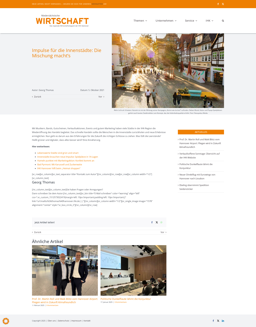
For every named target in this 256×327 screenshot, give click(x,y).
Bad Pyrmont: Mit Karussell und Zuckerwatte (59, 164)
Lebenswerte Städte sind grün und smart (58, 152)
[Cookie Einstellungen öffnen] (6, 323)
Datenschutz (63, 320)
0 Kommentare (52, 305)
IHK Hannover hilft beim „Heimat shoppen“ (58, 168)
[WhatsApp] (161, 222)
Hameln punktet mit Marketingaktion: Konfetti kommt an (65, 160)
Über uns (52, 320)
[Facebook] (152, 222)
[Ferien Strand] (62, 13)
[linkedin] (223, 321)
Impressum (76, 320)
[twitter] (223, 4)
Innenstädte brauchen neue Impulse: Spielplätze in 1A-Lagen (67, 156)
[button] (223, 20)
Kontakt (87, 320)
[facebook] (218, 4)
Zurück (37, 96)
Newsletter (97, 4)
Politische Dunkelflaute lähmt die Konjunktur (126, 298)
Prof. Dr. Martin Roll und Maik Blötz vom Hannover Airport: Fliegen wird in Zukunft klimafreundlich (65, 300)
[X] (156, 222)
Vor (100, 96)
